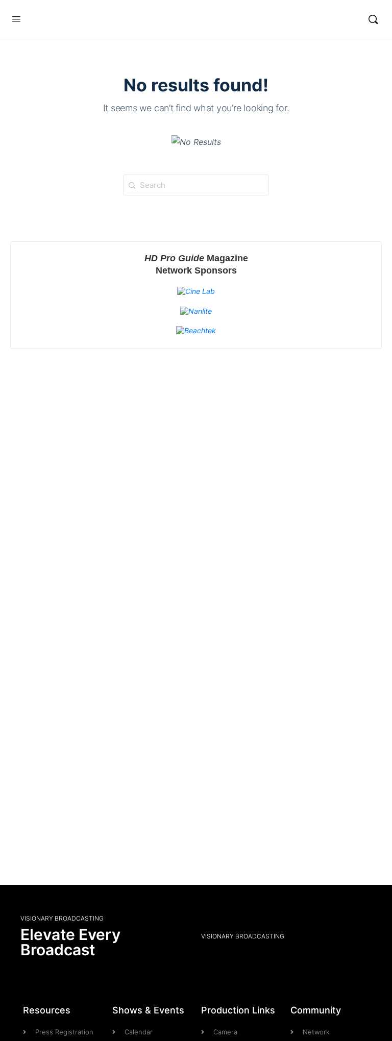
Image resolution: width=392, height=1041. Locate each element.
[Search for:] (196, 184)
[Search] (373, 19)
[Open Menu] (16, 19)
